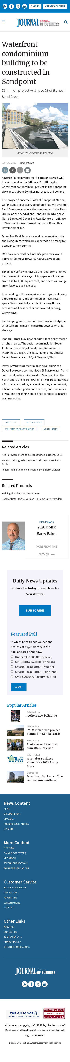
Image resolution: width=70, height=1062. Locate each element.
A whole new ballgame (42, 715)
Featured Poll (24, 634)
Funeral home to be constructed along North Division (31, 469)
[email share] (27, 170)
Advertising (10, 897)
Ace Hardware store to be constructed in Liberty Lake (32, 454)
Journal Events (13, 936)
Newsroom (10, 858)
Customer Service (20, 882)
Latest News (10, 422)
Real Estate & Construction (19, 429)
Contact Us (10, 932)
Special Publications (15, 863)
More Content (17, 842)
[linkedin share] (5, 170)
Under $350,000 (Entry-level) (33, 657)
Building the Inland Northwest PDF (20, 493)
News (7, 808)
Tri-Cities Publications (16, 947)
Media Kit (9, 907)
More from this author (46, 550)
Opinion (8, 829)
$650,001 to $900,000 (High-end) (36, 672)
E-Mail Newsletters (15, 853)
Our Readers (11, 892)
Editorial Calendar (15, 887)
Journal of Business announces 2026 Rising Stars (42, 762)
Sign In (35, 6)
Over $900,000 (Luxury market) (35, 676)
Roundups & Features (16, 824)
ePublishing (55, 1042)
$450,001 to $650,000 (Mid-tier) (35, 667)
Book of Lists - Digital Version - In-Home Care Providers (32, 499)
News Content (17, 803)
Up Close (9, 818)
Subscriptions (12, 902)
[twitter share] (12, 170)
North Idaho (50, 429)
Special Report (34, 422)
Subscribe (35, 610)
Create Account (55, 6)
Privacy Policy (12, 941)
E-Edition (9, 848)
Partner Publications (16, 868)
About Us (9, 926)
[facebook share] (20, 170)
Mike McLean (27, 162)
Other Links (14, 921)
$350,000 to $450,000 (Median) (35, 662)
